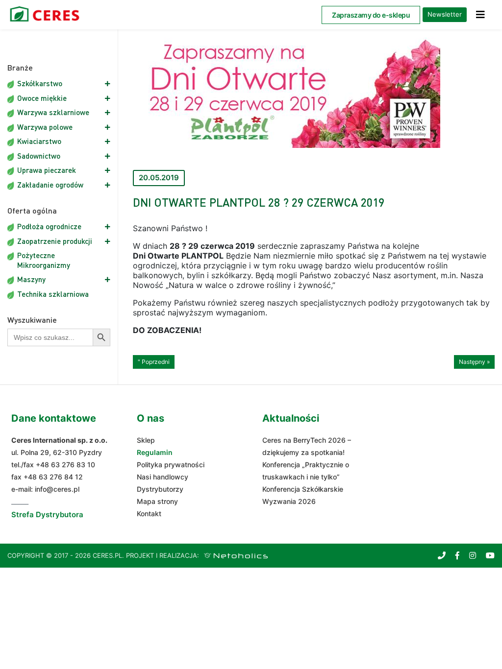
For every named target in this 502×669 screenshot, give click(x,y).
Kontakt (149, 513)
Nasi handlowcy (162, 477)
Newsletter (444, 14)
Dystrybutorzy (160, 489)
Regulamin (155, 452)
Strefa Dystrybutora (47, 514)
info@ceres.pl (57, 489)
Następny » (474, 361)
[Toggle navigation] (480, 14)
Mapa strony (157, 501)
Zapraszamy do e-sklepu (371, 15)
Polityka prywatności (170, 464)
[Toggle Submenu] (93, 83)
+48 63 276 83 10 (65, 464)
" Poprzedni (154, 361)
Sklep (146, 440)
